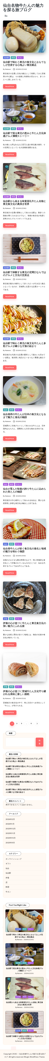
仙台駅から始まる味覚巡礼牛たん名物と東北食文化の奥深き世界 (24, 202)
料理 (13, 58)
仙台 (5, 410)
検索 (11, 733)
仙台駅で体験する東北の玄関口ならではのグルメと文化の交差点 (24, 274)
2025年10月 (11, 838)
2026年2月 (10, 819)
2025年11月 (10, 833)
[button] (37, 723)
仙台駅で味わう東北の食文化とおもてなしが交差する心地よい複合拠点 (24, 63)
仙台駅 (6, 58)
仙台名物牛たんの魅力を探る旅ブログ (23, 7)
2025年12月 (11, 829)
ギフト (8, 863)
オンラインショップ (13, 859)
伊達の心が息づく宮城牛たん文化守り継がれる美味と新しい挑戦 (24, 693)
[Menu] (6, 15)
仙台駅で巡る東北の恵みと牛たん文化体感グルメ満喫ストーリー (24, 134)
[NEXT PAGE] (37, 723)
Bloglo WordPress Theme (34, 1057)
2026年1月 (10, 824)
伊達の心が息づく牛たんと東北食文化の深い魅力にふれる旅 (24, 624)
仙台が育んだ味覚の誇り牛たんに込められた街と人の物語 (24, 490)
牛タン (20, 58)
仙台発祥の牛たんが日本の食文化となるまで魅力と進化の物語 (24, 416)
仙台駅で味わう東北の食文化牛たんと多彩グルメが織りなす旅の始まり (24, 345)
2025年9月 (10, 843)
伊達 (5, 619)
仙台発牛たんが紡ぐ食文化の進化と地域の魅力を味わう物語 (24, 550)
